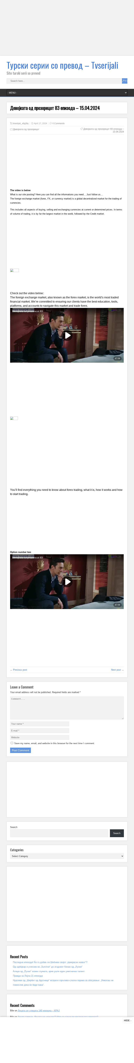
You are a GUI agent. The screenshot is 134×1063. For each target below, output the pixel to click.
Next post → (117, 670)
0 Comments (59, 123)
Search (13, 827)
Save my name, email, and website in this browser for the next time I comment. (54, 743)
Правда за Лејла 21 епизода (28, 976)
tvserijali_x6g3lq (20, 123)
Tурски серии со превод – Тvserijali (62, 65)
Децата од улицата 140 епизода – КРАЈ (39, 1010)
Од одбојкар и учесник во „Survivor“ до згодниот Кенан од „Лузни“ (47, 966)
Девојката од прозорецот (26, 129)
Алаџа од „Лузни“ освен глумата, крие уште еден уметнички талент (49, 971)
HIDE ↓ (128, 1020)
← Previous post (18, 670)
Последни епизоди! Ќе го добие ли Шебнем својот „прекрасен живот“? (50, 962)
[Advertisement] (67, 30)
